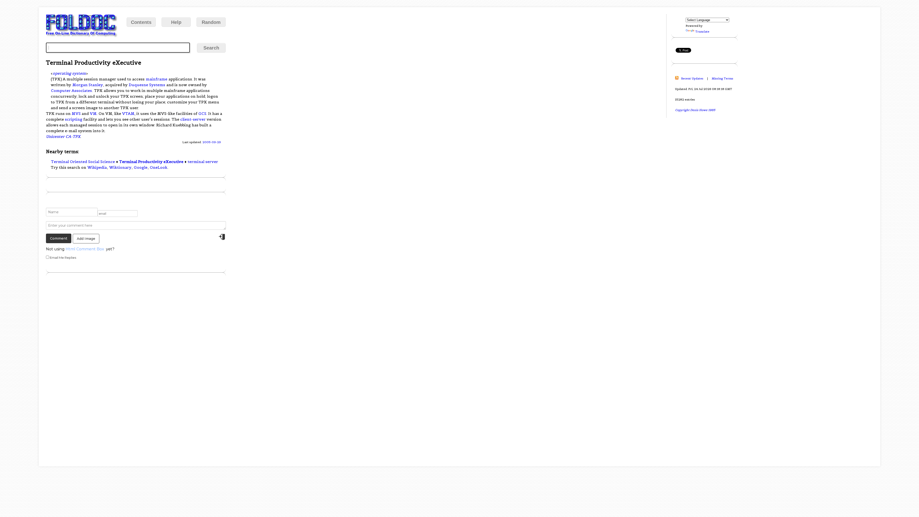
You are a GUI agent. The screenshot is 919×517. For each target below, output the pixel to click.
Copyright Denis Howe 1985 (695, 110)
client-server (193, 119)
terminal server (203, 161)
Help (176, 22)
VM (93, 113)
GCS (202, 113)
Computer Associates (71, 90)
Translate (702, 31)
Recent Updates (692, 78)
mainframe (156, 79)
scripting (73, 119)
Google (140, 167)
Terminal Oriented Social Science (83, 161)
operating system (69, 73)
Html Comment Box (85, 249)
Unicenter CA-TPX (63, 136)
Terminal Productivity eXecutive (151, 161)
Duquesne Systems (147, 84)
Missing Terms (722, 78)
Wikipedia (97, 167)
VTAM (128, 113)
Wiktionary (120, 167)
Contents (141, 22)
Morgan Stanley (87, 84)
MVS (76, 113)
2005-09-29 (211, 142)
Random (211, 22)
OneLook (158, 167)
